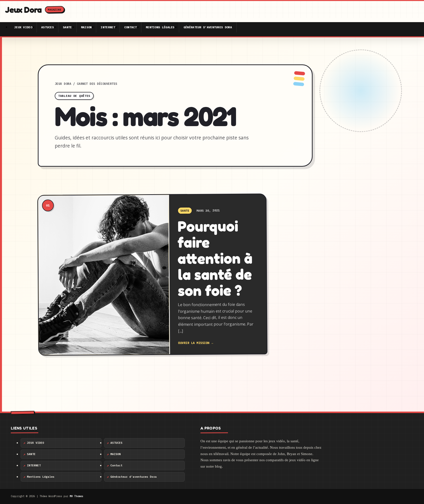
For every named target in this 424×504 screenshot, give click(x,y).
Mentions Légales (160, 27)
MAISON (86, 27)
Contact (130, 27)
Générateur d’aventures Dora (208, 27)
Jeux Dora (63, 84)
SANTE (67, 27)
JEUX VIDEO (23, 27)
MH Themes (76, 496)
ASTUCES (47, 27)
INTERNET (108, 27)
